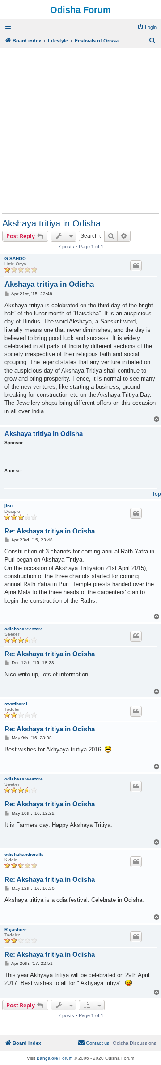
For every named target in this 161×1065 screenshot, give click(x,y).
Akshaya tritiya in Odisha (51, 223)
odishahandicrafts (24, 854)
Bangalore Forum (54, 1058)
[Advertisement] (80, 130)
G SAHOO (15, 258)
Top (156, 494)
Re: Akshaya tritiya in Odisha (49, 531)
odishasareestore (23, 628)
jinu (8, 505)
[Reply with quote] (136, 265)
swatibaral (15, 703)
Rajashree (15, 929)
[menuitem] (147, 27)
